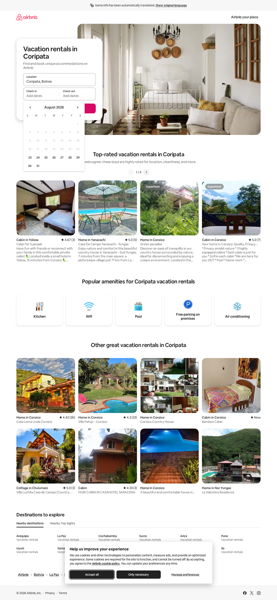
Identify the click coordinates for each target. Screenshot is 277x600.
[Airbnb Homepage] (26, 17)
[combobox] (59, 81)
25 (46, 157)
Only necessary (138, 574)
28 (70, 157)
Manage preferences (185, 574)
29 (78, 157)
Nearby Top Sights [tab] (62, 523)
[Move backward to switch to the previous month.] (30, 107)
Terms (63, 593)
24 (38, 157)
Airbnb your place (244, 17)
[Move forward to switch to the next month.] (77, 107)
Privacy (50, 593)
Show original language (171, 5)
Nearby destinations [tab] (30, 523)
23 (30, 157)
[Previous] (131, 172)
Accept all (92, 574)
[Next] (146, 172)
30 (30, 166)
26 (54, 157)
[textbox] (41, 95)
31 (37, 166)
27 (62, 157)
